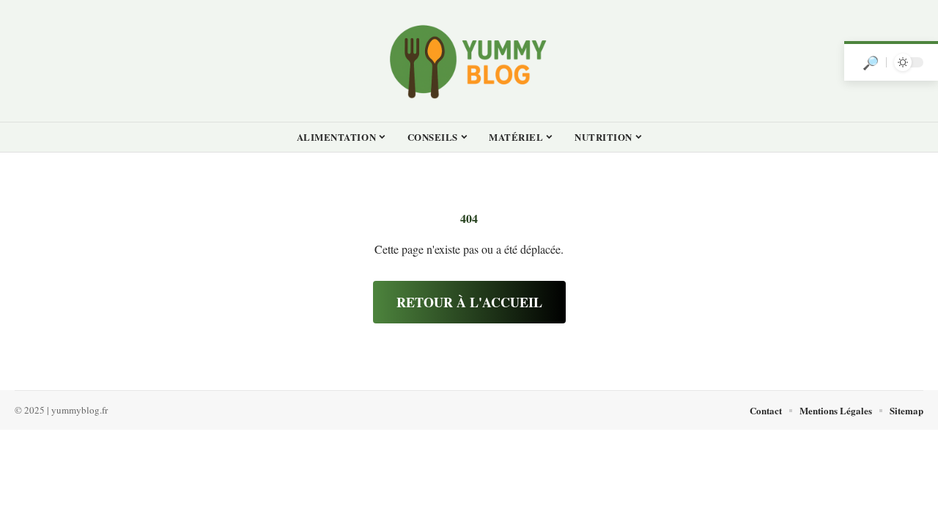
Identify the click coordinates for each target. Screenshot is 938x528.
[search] (871, 62)
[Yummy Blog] (469, 61)
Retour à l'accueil (469, 302)
